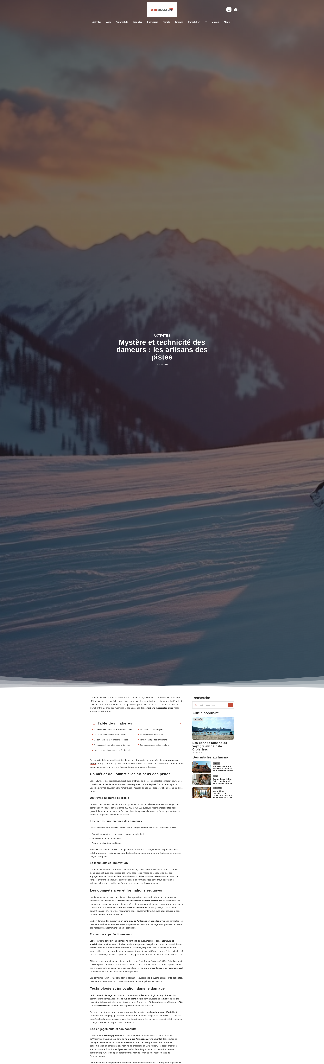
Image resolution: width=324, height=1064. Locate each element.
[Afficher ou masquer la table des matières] (157, 723)
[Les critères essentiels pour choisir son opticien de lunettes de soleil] (201, 792)
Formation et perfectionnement (153, 740)
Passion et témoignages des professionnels (112, 750)
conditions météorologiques (158, 708)
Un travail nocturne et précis (152, 729)
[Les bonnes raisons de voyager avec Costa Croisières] (213, 728)
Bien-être (217, 788)
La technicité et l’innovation (151, 734)
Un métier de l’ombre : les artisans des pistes (113, 729)
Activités (162, 335)
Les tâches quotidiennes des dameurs (110, 734)
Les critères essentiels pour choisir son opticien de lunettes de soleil (222, 794)
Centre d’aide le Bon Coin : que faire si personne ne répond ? (223, 781)
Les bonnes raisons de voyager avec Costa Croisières (209, 746)
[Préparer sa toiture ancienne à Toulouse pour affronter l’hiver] (201, 767)
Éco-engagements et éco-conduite (154, 745)
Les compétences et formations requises (111, 740)
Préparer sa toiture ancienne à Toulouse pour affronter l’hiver (223, 768)
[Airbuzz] (162, 9)
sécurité (104, 811)
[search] (228, 9)
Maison (216, 763)
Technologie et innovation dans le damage (112, 745)
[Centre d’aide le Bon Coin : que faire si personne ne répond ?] (201, 779)
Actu (215, 776)
